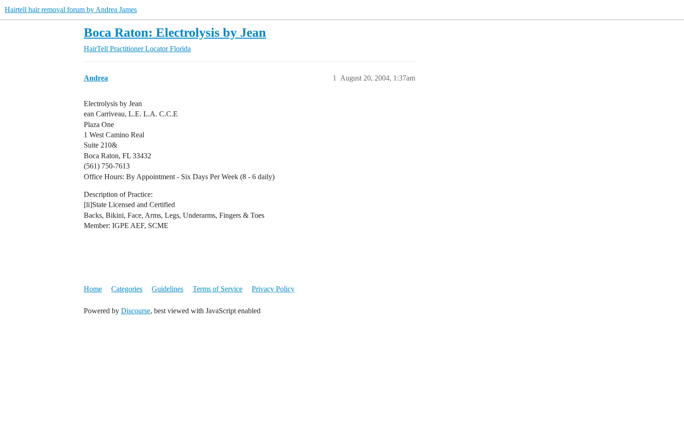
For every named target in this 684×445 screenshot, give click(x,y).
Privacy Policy (273, 289)
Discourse (135, 311)
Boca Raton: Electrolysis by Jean (175, 32)
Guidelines (167, 289)
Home (93, 289)
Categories (126, 289)
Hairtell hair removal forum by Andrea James (71, 9)
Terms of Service (217, 289)
